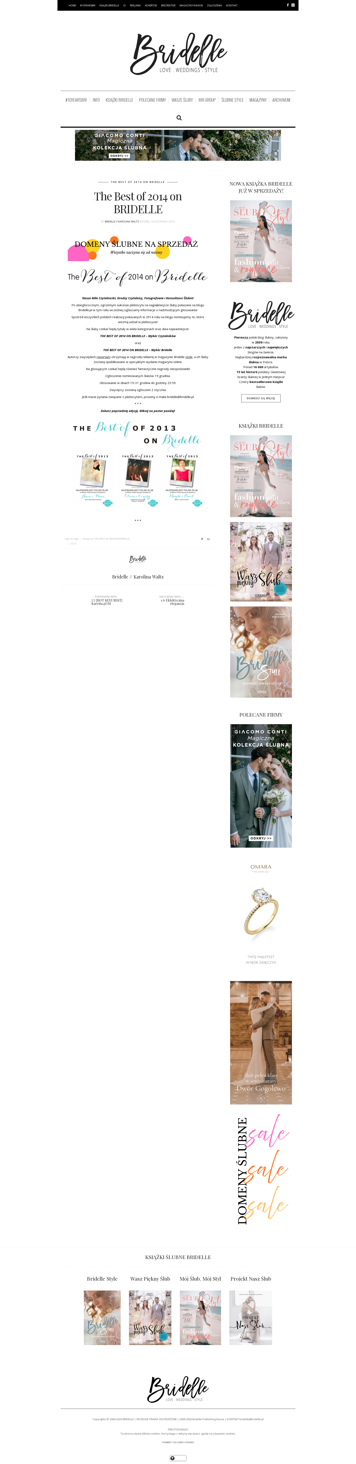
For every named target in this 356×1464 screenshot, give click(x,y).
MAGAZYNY (258, 99)
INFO (96, 99)
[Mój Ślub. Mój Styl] (200, 1318)
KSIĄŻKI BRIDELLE (109, 5)
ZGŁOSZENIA (214, 5)
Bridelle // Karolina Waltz (122, 221)
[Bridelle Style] (102, 1318)
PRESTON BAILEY (178, 1429)
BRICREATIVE (168, 5)
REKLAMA (135, 5)
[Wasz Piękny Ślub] (150, 1318)
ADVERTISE (151, 5)
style (188, 357)
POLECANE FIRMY (152, 99)
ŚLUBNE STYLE (232, 99)
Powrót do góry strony (178, 1442)
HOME (72, 5)
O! (124, 5)
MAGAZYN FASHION (191, 5)
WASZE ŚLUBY (182, 99)
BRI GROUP (207, 99)
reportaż (103, 357)
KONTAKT (232, 5)
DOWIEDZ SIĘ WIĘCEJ (261, 398)
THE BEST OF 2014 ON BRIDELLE (138, 182)
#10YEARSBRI (87, 5)
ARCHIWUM (281, 99)
